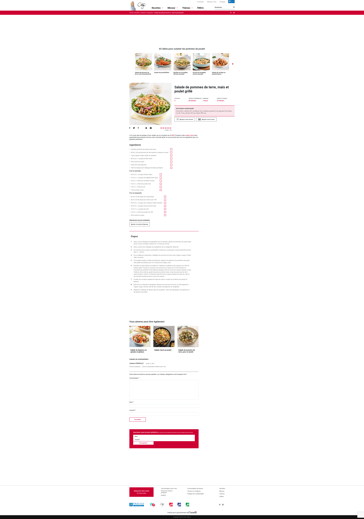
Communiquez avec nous (169, 488)
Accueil (131, 12)
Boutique (222, 2)
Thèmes (186, 8)
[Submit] (233, 7)
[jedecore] (179, 504)
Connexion (200, 2)
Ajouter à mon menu (208, 119)
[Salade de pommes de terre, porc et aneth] (188, 336)
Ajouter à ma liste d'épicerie (139, 224)
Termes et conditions (194, 491)
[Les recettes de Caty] (137, 5)
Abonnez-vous (211, 2)
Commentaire (134, 378)
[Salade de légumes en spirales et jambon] (140, 336)
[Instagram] (234, 12)
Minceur (171, 8)
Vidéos (200, 8)
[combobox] (223, 7)
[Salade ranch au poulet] (164, 336)
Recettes (156, 8)
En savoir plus (141, 492)
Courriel (132, 410)
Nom (131, 402)
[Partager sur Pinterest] (138, 128)
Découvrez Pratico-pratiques (167, 491)
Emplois (163, 495)
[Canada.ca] (193, 512)
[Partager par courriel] (151, 128)
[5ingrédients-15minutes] (153, 504)
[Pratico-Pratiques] (137, 504)
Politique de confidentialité (195, 494)
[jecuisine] (171, 504)
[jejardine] (188, 504)
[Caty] (162, 504)
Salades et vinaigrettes (147, 12)
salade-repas (189, 135)
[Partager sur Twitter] (134, 128)
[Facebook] (219, 504)
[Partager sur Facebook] (129, 128)
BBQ (172, 135)
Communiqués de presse (195, 488)
